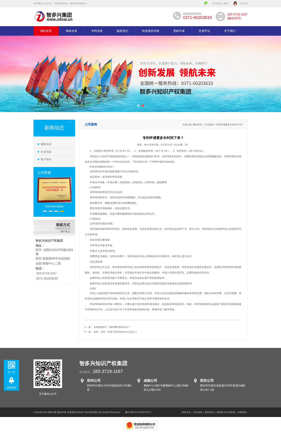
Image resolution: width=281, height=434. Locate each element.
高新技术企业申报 (226, 412)
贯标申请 (179, 30)
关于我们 (230, 30)
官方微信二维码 (220, 3)
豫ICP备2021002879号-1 (138, 412)
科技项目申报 (150, 30)
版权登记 (122, 30)
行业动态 (46, 151)
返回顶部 (11, 387)
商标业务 (71, 30)
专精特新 (242, 412)
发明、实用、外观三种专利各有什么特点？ (115, 332)
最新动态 (46, 144)
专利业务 (97, 30)
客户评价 (46, 159)
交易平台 (204, 30)
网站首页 (46, 30)
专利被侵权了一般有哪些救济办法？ (112, 327)
